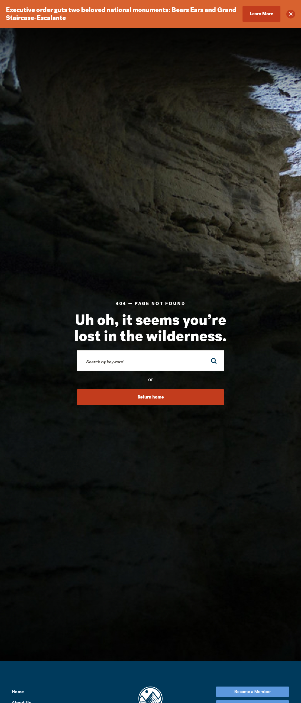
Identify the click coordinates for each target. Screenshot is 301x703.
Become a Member (252, 691)
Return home (151, 397)
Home (18, 692)
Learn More (261, 14)
